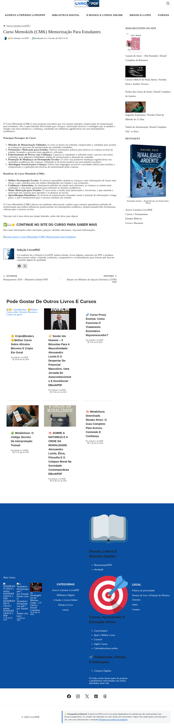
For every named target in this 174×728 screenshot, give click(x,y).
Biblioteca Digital (66, 15)
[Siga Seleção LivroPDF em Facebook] (19, 266)
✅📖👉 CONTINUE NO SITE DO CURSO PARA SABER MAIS (50, 224)
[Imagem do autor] (5, 38)
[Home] (4, 26)
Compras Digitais (102, 670)
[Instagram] (78, 696)
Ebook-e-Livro (140, 15)
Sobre (135, 604)
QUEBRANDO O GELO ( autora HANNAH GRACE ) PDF (9, 608)
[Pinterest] (96, 696)
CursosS (98, 639)
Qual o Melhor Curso (104, 635)
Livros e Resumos (134, 223)
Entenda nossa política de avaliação (113, 720)
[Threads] (105, 696)
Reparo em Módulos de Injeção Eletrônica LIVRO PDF (92, 279)
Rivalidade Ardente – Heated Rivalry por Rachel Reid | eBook (148, 202)
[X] (87, 696)
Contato (136, 609)
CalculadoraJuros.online (106, 648)
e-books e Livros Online (104, 15)
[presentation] (23, 319)
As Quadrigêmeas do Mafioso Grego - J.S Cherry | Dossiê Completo (35, 601)
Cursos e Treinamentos (136, 214)
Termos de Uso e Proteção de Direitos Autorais (151, 597)
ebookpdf (98, 569)
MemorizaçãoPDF (103, 565)
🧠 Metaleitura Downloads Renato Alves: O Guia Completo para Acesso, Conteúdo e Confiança (96, 424)
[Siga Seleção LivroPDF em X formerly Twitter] (24, 266)
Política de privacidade (143, 590)
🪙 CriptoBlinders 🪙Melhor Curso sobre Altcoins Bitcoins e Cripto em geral (22, 344)
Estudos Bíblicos (133, 218)
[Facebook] (69, 696)
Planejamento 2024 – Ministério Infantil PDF (25, 278)
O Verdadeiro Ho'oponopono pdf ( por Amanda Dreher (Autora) (22, 607)
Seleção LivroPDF (21, 38)
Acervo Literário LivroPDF (25, 15)
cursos (163, 15)
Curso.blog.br (101, 630)
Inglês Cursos (100, 644)
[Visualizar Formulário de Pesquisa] (168, 3)
